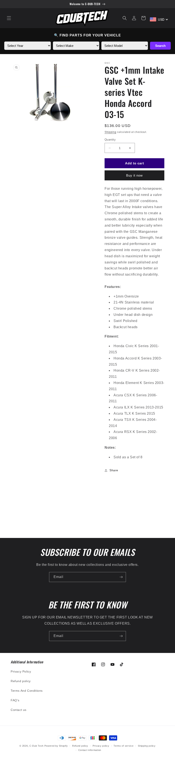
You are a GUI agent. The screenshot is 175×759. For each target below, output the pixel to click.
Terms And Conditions (27, 690)
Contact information (89, 750)
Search (160, 45)
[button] (9, 18)
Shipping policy (147, 746)
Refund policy (21, 681)
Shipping (110, 132)
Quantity (110, 139)
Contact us (18, 710)
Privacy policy (101, 746)
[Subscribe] (121, 577)
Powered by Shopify (56, 746)
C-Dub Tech (36, 746)
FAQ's (15, 700)
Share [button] (113, 470)
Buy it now (134, 175)
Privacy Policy (21, 671)
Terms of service (123, 746)
